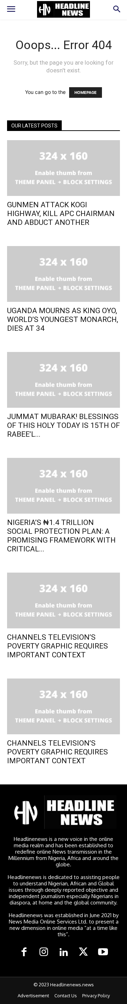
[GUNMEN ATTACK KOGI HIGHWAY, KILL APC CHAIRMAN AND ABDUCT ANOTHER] (63, 168)
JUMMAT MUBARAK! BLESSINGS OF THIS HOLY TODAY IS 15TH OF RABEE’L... (63, 425)
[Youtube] (103, 952)
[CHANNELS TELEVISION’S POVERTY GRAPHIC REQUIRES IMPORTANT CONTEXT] (63, 600)
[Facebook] (24, 952)
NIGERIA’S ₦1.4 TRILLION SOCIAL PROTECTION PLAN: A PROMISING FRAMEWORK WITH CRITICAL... (61, 535)
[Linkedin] (63, 952)
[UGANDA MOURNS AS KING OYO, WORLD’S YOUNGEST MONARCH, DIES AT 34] (63, 274)
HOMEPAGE (85, 92)
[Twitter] (83, 952)
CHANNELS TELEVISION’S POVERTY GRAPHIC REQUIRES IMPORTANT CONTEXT (57, 646)
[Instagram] (44, 952)
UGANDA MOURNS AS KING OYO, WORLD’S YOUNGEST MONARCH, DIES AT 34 (62, 319)
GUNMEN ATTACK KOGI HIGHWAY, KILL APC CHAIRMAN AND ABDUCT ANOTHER (61, 214)
